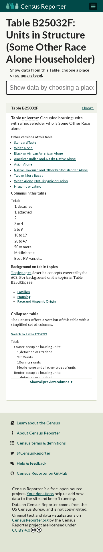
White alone (23, 148)
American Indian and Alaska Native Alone (45, 159)
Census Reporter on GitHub (42, 473)
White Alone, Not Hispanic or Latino (41, 181)
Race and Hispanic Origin (36, 301)
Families (23, 292)
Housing (24, 297)
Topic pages (21, 273)
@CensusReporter (33, 453)
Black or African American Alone (38, 153)
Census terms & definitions (41, 443)
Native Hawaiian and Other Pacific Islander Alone (51, 170)
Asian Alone (23, 164)
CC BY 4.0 (21, 530)
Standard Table (25, 142)
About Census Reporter (38, 432)
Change (88, 108)
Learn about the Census (38, 422)
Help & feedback (31, 463)
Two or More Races (28, 175)
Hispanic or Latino (27, 186)
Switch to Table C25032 (29, 334)
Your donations (40, 493)
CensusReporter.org (30, 520)
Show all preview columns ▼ (51, 382)
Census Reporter (42, 6)
